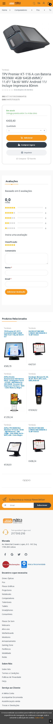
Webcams (6, 625)
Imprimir (28, 152)
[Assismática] (14, 3)
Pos (38, 10)
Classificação (11, 242)
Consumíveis (7, 614)
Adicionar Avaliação (16, 292)
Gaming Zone (7, 645)
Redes (4, 657)
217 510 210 (18, 533)
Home (4, 10)
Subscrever (42, 505)
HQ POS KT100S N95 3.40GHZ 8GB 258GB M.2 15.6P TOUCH (38, 430)
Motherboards (8, 633)
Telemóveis (6, 602)
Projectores (6, 590)
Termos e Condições (10, 673)
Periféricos (6, 649)
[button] (34, 3)
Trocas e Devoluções (10, 705)
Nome (8, 267)
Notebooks (6, 594)
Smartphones (7, 610)
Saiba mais (39, 717)
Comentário (10, 251)
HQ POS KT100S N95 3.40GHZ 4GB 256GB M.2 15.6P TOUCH (38, 333)
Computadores (21, 10)
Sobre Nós (6, 669)
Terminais (5, 70)
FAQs (4, 681)
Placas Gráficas (8, 586)
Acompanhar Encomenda (12, 697)
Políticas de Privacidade (11, 677)
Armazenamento (9, 641)
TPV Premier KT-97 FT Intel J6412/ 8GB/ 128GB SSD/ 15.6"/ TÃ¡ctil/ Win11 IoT (14, 334)
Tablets (5, 606)
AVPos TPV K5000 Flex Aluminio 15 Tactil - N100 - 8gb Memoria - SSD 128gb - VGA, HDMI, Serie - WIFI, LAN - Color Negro (14, 431)
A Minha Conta (8, 693)
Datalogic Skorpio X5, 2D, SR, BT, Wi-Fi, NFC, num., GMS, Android (38, 379)
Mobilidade (6, 653)
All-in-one (6, 629)
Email (8, 279)
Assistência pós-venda (11, 701)
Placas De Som (8, 621)
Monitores (6, 637)
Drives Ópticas (8, 578)
